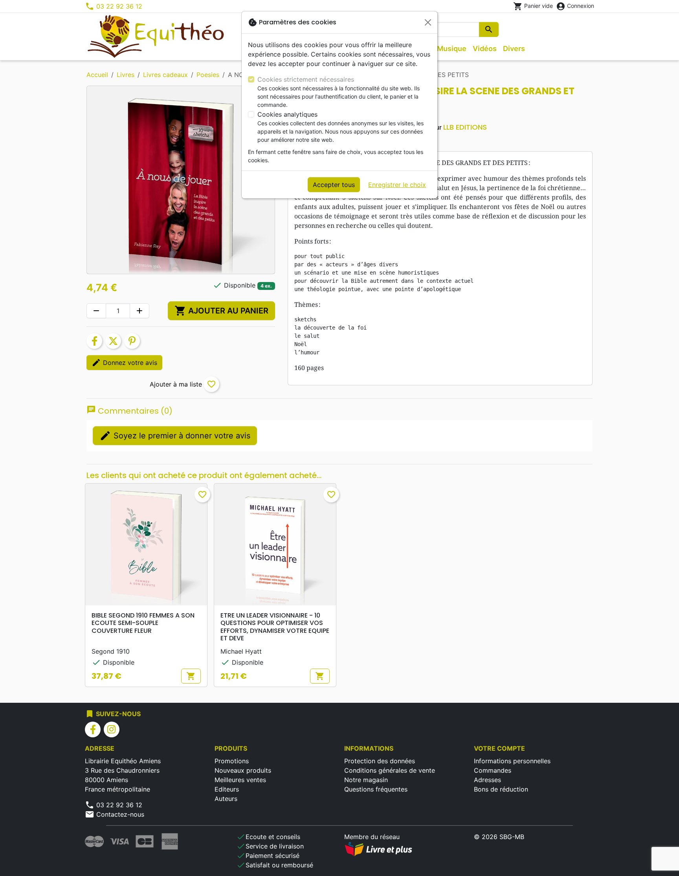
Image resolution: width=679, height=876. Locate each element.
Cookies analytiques (287, 114)
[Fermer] (428, 22)
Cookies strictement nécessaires (305, 79)
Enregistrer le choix (397, 185)
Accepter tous (334, 185)
